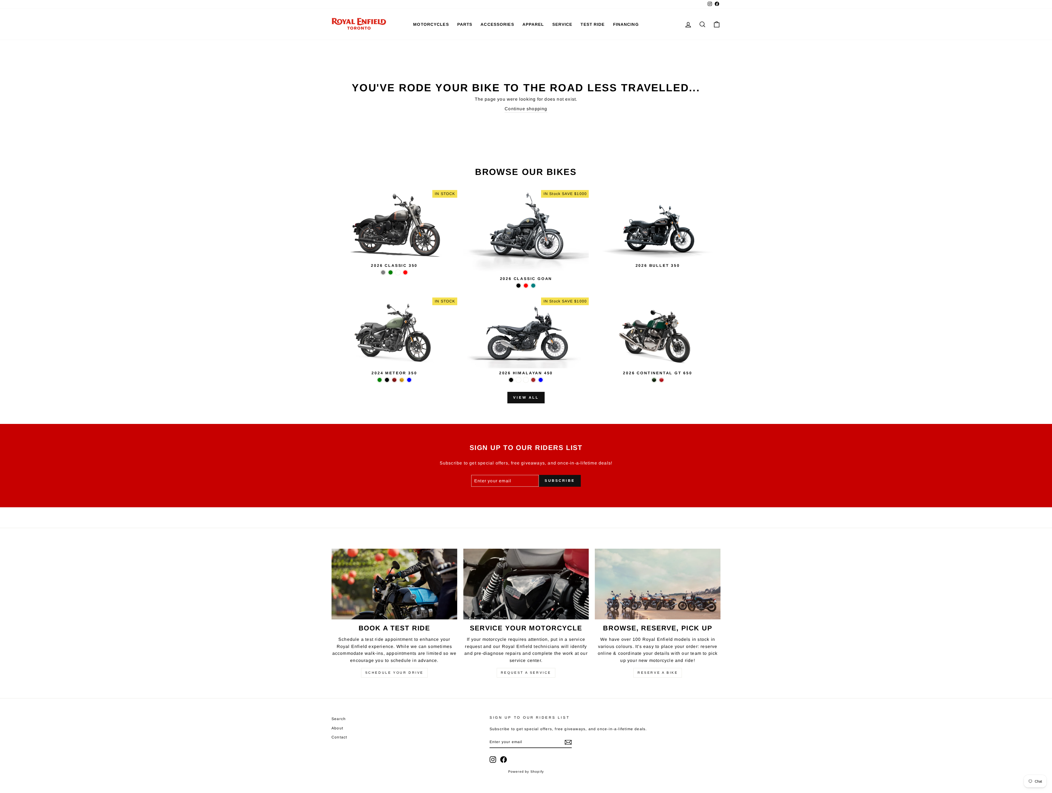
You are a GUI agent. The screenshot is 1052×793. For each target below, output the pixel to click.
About (337, 728)
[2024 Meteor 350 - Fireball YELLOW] (401, 380)
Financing (626, 24)
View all (526, 397)
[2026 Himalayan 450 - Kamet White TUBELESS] (525, 380)
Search (338, 719)
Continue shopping (526, 108)
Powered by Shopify (526, 772)
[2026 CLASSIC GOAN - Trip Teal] (533, 285)
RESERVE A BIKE (658, 673)
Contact (339, 737)
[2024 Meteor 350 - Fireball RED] (394, 380)
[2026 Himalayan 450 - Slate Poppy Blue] (540, 380)
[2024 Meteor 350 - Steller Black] (387, 380)
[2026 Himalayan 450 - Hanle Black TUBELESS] (518, 380)
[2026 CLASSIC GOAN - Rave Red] (525, 285)
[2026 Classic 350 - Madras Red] (405, 272)
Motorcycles (431, 24)
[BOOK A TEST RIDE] (394, 584)
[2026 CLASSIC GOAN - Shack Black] (518, 285)
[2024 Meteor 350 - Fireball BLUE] (409, 380)
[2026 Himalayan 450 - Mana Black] (511, 380)
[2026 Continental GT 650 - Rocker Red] (661, 380)
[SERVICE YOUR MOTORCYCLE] (526, 584)
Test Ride (593, 24)
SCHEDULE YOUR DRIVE (394, 673)
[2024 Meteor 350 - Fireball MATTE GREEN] (379, 380)
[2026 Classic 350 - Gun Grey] (383, 272)
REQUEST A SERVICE (526, 673)
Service (562, 24)
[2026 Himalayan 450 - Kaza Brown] (533, 380)
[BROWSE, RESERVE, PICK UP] (658, 584)
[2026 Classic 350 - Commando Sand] (398, 272)
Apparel (533, 24)
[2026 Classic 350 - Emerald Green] (390, 272)
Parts (465, 24)
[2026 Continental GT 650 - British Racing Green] (654, 380)
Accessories (497, 24)
